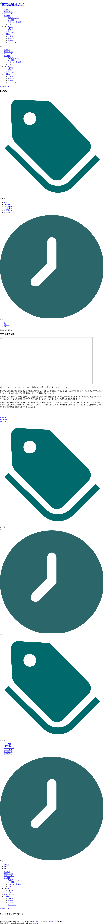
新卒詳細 (11, 38)
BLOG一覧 (4, 419)
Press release (9, 206)
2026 (6, 323)
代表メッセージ (13, 18)
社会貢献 (8, 210)
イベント (8, 208)
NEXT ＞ (3, 421)
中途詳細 (11, 40)
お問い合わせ (5, 86)
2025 (6, 325)
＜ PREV (3, 417)
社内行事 (8, 212)
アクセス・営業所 (14, 22)
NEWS (10, 28)
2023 (6, 327)
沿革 (9, 24)
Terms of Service (52, 921)
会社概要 (11, 20)
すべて (7, 202)
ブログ (10, 30)
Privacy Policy (39, 921)
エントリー (12, 42)
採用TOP (11, 36)
